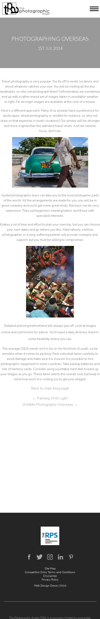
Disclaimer (50, 576)
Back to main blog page (50, 388)
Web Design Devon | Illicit (50, 586)
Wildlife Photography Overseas (50, 404)
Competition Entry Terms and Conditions (50, 572)
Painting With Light (50, 398)
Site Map (50, 568)
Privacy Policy (50, 579)
